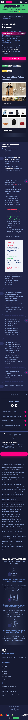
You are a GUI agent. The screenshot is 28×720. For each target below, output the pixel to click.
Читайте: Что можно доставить (13, 267)
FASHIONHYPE (14, 49)
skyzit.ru (19, 231)
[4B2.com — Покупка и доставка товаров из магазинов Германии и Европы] (2, 2)
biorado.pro (17, 710)
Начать (9, 2)
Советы (4, 673)
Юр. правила (5, 679)
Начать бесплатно (14, 58)
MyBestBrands (6, 51)
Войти (15, 2)
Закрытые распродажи (9, 691)
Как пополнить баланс (15, 233)
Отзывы (4, 671)
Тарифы (19, 361)
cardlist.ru (11, 231)
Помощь (4, 666)
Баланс (8, 363)
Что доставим (6, 676)
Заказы (12, 361)
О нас (3, 668)
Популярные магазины (9, 686)
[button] (26, 2)
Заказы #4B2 (16, 344)
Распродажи (6, 689)
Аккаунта (23, 657)
